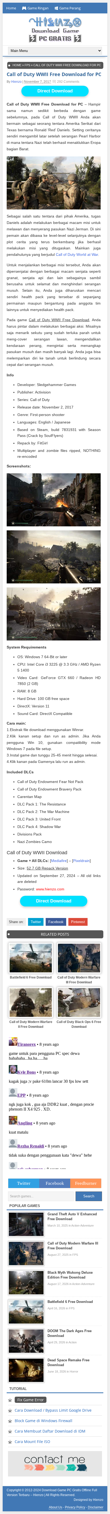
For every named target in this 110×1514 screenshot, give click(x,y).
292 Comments (68, 82)
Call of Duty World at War (77, 254)
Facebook (56, 922)
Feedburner (86, 1183)
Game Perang (70, 8)
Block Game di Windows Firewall (43, 1420)
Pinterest (78, 922)
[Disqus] (55, 1102)
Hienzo (16, 82)
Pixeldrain (81, 861)
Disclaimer (95, 1507)
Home (11, 8)
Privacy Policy (75, 1507)
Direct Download (55, 90)
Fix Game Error (30, 1399)
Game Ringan (38, 8)
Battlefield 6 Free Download (31, 977)
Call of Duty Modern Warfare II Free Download (30, 1024)
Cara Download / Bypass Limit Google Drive (53, 1410)
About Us (55, 1507)
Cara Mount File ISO (32, 1441)
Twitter (36, 922)
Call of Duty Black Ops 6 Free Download (79, 1024)
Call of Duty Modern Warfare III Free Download (78, 980)
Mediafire (59, 861)
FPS (27, 65)
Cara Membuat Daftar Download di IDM (50, 1431)
